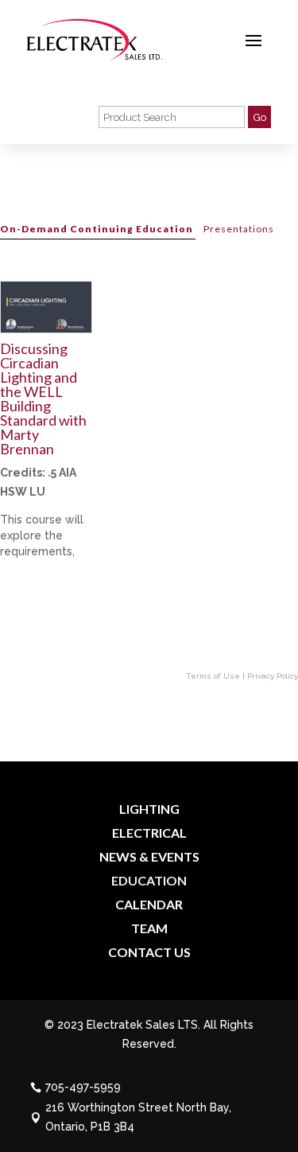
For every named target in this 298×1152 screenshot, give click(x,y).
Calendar (149, 905)
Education (149, 881)
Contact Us (149, 953)
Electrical (149, 833)
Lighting (149, 810)
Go (259, 117)
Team (149, 929)
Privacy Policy (272, 675)
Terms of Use (213, 675)
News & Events (149, 857)
